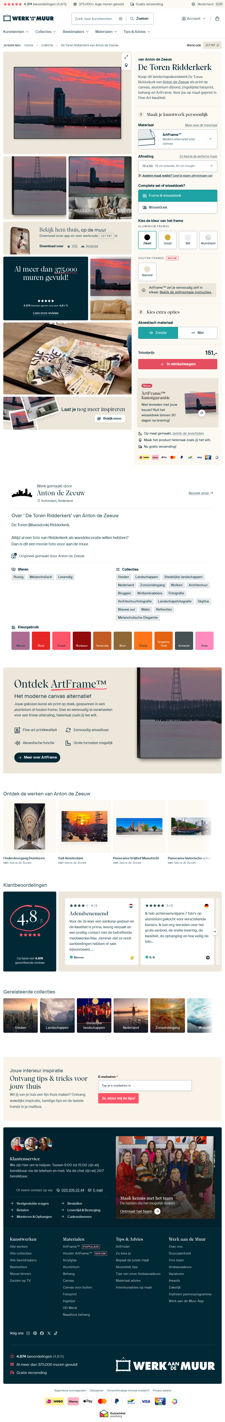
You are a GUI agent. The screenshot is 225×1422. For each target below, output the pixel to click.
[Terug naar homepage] (28, 17)
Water (145, 609)
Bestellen (74, 1203)
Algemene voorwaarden (70, 1390)
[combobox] (94, 18)
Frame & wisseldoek (165, 195)
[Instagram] (28, 1333)
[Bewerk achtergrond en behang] (126, 65)
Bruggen (124, 593)
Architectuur (198, 585)
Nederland (126, 585)
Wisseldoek (158, 207)
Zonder (161, 332)
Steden (123, 577)
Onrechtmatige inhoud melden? (128, 1390)
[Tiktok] (55, 1333)
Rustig (19, 577)
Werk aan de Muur (187, 1239)
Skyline (203, 601)
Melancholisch (41, 577)
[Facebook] (42, 1333)
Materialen (103, 31)
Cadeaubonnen (79, 1217)
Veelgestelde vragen (33, 1203)
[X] (49, 1333)
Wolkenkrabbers (149, 593)
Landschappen (146, 577)
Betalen (23, 1210)
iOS (75, 246)
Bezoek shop (199, 493)
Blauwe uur (126, 609)
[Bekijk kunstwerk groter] (126, 57)
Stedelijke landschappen (183, 577)
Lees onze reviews (45, 313)
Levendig (65, 577)
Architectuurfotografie (135, 601)
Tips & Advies (135, 31)
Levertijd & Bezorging (83, 1210)
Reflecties (164, 609)
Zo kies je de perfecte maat (198, 156)
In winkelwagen (181, 364)
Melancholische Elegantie (138, 617)
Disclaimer (97, 1390)
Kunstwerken (13, 31)
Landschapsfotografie (175, 601)
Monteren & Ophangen (34, 1217)
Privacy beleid (162, 1390)
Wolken (177, 585)
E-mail (98, 1190)
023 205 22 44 (73, 1190)
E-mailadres (108, 1076)
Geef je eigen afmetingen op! (177, 176)
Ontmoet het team (136, 1211)
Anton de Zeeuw (158, 59)
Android (92, 246)
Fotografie (176, 593)
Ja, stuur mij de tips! (118, 1098)
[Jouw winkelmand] (217, 18)
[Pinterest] (35, 1333)
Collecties (43, 31)
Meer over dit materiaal (201, 125)
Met (201, 332)
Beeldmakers (73, 31)
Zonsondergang (152, 585)
